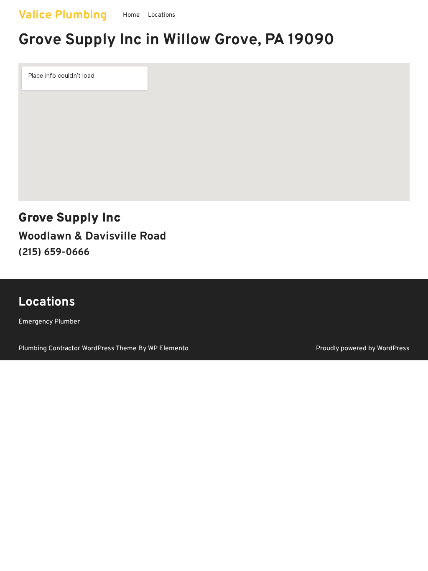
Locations (161, 15)
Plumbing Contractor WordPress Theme (78, 348)
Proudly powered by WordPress (363, 348)
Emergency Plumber (49, 322)
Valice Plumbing (62, 15)
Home (131, 15)
